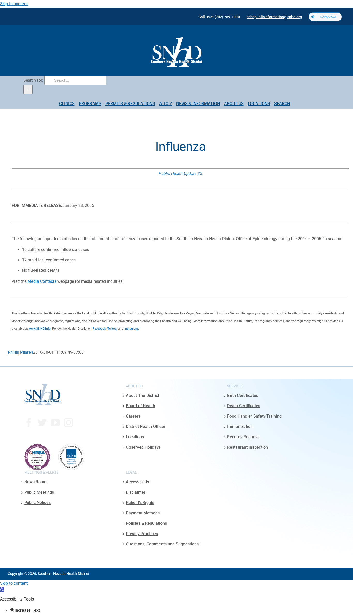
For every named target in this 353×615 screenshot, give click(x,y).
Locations (135, 436)
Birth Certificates (242, 395)
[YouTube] (55, 422)
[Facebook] (29, 422)
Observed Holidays (143, 447)
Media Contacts (41, 281)
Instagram (131, 328)
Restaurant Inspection (247, 447)
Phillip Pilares (20, 352)
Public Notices (37, 502)
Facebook (99, 328)
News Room (35, 481)
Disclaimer (135, 492)
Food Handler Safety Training (254, 416)
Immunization (240, 426)
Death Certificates (243, 405)
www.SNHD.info (40, 328)
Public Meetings (39, 492)
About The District (142, 395)
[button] (2, 589)
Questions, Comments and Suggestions (162, 544)
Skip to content (14, 3)
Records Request (243, 436)
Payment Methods (143, 512)
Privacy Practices (142, 533)
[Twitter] (42, 422)
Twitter (112, 328)
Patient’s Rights (140, 502)
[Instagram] (68, 422)
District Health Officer (145, 426)
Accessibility (137, 481)
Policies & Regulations (146, 523)
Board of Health (140, 405)
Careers (133, 416)
